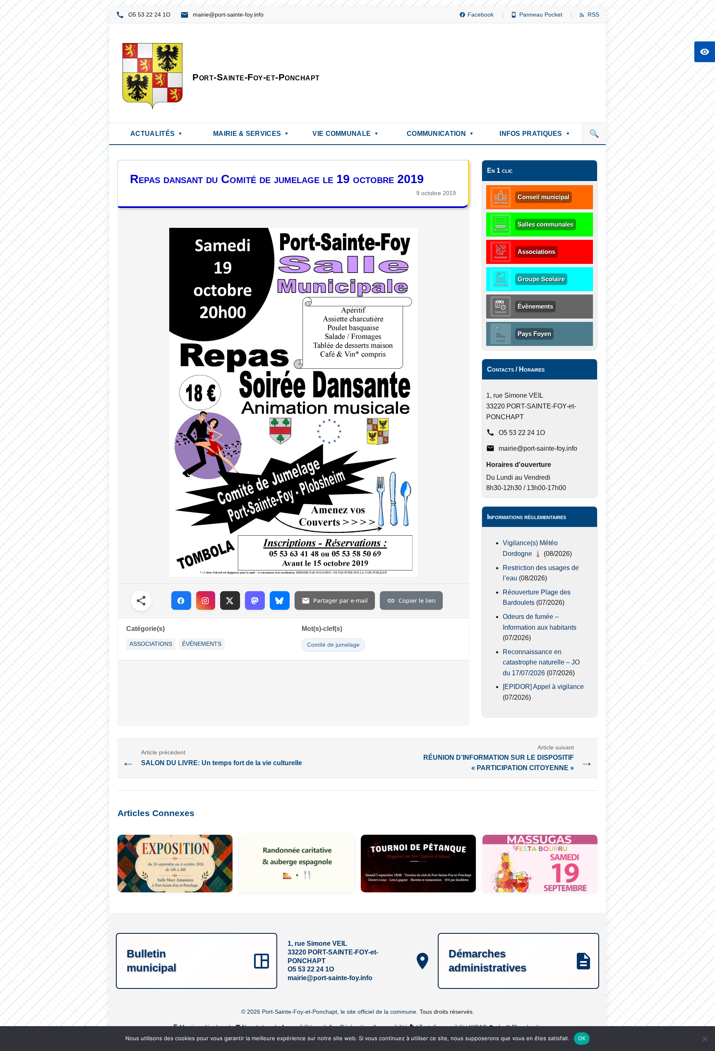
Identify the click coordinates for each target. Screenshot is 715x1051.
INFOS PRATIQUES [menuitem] (534, 133)
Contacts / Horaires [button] (516, 369)
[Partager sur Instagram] (205, 600)
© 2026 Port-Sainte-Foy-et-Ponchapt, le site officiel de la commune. (330, 1011)
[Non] (705, 1038)
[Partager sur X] (230, 600)
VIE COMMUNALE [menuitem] (345, 133)
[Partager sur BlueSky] (280, 600)
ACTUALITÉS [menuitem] (156, 133)
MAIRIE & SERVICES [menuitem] (251, 133)
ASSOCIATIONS (151, 644)
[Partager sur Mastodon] (255, 600)
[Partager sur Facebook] (181, 600)
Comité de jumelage (333, 645)
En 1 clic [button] (500, 170)
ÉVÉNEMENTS (201, 644)
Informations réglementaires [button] (526, 516)
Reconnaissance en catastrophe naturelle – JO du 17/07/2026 (541, 662)
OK (582, 1038)
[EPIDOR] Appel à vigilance (543, 686)
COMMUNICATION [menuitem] (440, 133)
